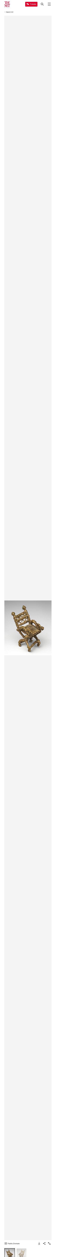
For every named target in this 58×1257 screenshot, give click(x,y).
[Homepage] (7, 4)
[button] (28, 627)
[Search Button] (42, 4)
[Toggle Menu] (49, 4)
